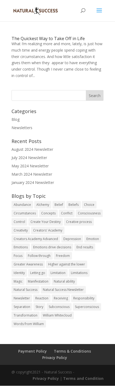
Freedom (63, 255)
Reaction (41, 298)
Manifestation (38, 281)
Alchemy (42, 204)
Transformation (25, 315)
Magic (18, 281)
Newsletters (21, 127)
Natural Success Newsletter (63, 289)
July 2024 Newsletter (29, 157)
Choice (89, 204)
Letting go (37, 273)
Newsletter (22, 298)
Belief (59, 204)
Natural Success (25, 289)
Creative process (79, 221)
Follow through (39, 255)
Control (19, 221)
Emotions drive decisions (52, 247)
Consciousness (89, 213)
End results (84, 247)
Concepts (48, 213)
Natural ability (64, 281)
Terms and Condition (83, 378)
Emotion (92, 239)
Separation (22, 306)
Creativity (21, 230)
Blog (15, 119)
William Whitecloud (57, 315)
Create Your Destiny (45, 221)
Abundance (22, 204)
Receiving (61, 298)
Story (39, 306)
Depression (72, 239)
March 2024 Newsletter (31, 174)
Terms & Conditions (72, 351)
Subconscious (59, 306)
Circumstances (25, 213)
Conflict (66, 213)
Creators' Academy (47, 230)
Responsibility (83, 298)
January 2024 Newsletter (32, 182)
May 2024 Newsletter (30, 165)
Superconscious (87, 306)
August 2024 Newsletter (32, 149)
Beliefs (73, 204)
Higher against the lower (66, 264)
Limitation (58, 273)
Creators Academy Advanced (36, 239)
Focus (18, 255)
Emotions (21, 247)
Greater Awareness (28, 264)
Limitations (79, 273)
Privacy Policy (54, 357)
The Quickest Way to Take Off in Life (48, 38)
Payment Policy (32, 351)
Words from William (29, 324)
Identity (19, 273)
